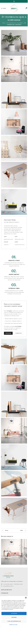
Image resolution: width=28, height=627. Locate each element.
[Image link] (14, 201)
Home (3, 23)
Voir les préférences (14, 621)
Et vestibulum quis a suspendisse (15, 23)
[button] (26, 597)
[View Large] (25, 540)
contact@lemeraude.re (8, 586)
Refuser (14, 617)
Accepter (14, 613)
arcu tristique (18, 326)
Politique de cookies (13, 624)
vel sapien (9, 311)
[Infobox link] (14, 261)
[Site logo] (14, 8)
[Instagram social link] (14, 1)
